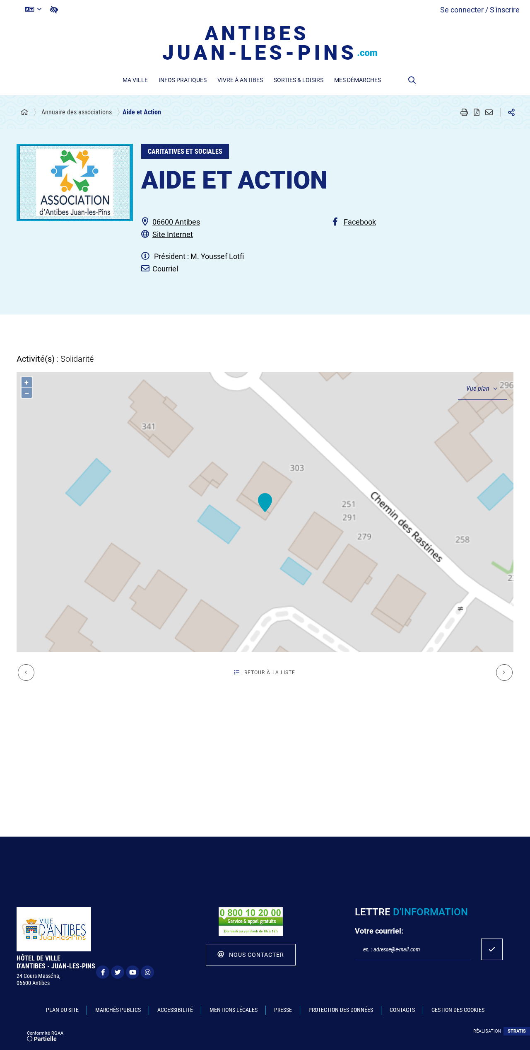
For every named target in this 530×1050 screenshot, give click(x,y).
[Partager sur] (511, 112)
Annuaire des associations (76, 112)
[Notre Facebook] (102, 972)
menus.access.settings (53, 10)
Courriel (165, 268)
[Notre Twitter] (117, 972)
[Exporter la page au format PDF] (476, 112)
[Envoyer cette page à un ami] (489, 112)
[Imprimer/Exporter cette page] (464, 112)
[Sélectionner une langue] (33, 9)
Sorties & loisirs (298, 80)
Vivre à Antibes (240, 80)
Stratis (517, 1031)
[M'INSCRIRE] (492, 949)
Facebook (360, 222)
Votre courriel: (379, 931)
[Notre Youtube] (132, 972)
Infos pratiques (183, 80)
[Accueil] (24, 112)
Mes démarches (357, 80)
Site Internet (172, 234)
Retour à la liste (270, 672)
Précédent (26, 672)
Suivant (504, 672)
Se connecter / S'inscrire (480, 9)
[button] (412, 80)
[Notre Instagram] (147, 972)
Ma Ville (135, 80)
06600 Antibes (176, 222)
